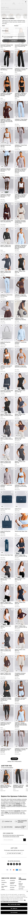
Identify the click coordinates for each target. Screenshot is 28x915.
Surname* (16, 29)
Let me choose (14, 912)
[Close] (27, 891)
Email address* (5, 34)
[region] (14, 902)
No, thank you (14, 908)
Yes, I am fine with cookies (14, 904)
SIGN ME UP (14, 44)
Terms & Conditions (10, 40)
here (11, 41)
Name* (3, 29)
